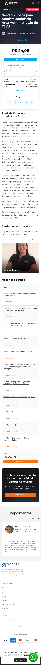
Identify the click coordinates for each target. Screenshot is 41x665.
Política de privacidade (8, 604)
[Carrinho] (38, 3)
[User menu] (33, 3)
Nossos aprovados (7, 588)
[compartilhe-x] (26, 102)
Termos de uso (6, 608)
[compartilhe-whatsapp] (9, 102)
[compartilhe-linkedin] (20, 102)
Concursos (5, 600)
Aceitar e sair (20, 660)
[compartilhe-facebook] (15, 102)
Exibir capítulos (9, 302)
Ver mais (19, 626)
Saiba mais (19, 495)
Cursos (4, 596)
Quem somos (6, 592)
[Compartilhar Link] (31, 102)
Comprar (22, 461)
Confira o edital (22, 40)
